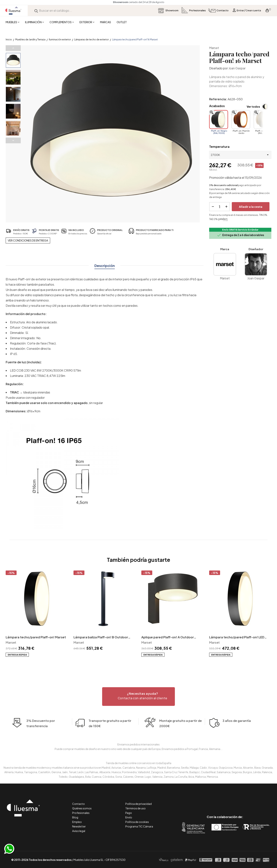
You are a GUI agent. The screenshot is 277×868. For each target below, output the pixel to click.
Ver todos (253, 106)
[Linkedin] (225, 801)
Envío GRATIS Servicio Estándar (240, 229)
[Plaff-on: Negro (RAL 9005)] (218, 119)
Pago (128, 812)
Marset (214, 48)
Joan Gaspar (237, 68)
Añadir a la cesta (250, 206)
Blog (75, 817)
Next (13, 140)
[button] (138, 696)
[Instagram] (233, 801)
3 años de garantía (237, 721)
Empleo (77, 822)
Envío (128, 817)
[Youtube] (242, 801)
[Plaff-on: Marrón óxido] (240, 119)
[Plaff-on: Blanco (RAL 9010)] (263, 119)
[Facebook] (208, 801)
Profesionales (81, 812)
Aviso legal (78, 831)
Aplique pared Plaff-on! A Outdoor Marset (167, 637)
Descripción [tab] (104, 265)
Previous (13, 48)
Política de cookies (137, 822)
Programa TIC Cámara (139, 826)
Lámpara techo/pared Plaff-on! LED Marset (236, 637)
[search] (36, 10)
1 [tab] (138, 663)
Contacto (78, 803)
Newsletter (79, 826)
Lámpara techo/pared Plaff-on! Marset (36, 637)
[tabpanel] (37, 613)
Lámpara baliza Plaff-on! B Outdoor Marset (100, 637)
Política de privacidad (138, 803)
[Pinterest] (216, 801)
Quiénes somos (82, 808)
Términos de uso (135, 808)
